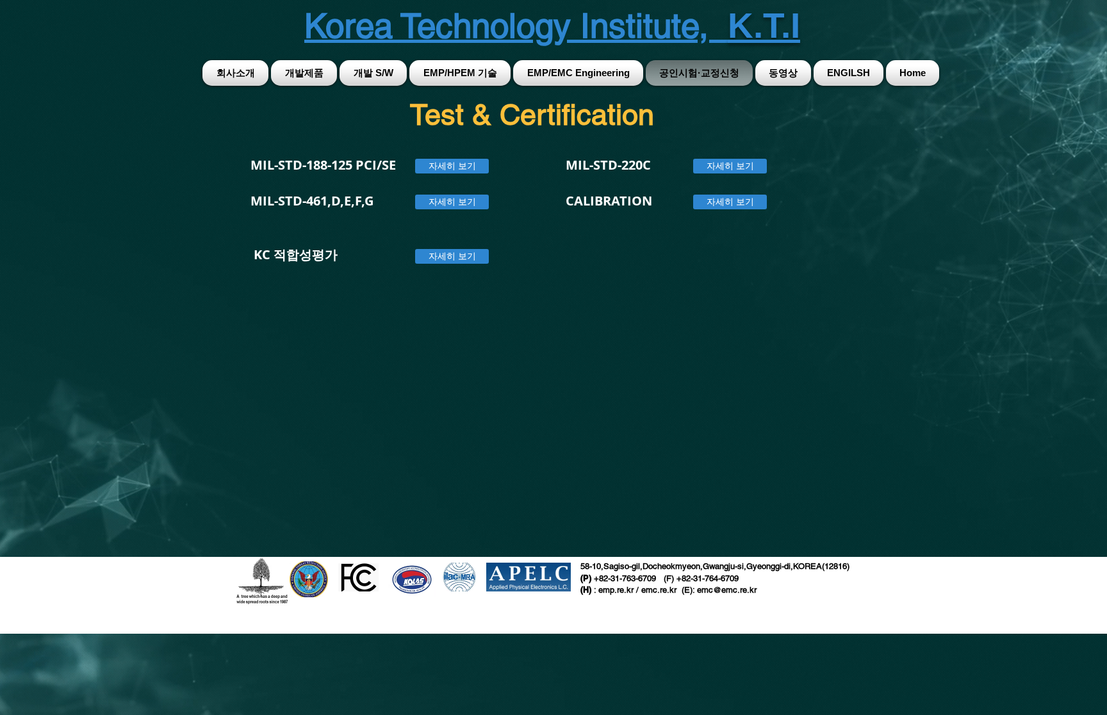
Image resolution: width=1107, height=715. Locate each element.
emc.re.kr (660, 590)
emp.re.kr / (619, 590)
